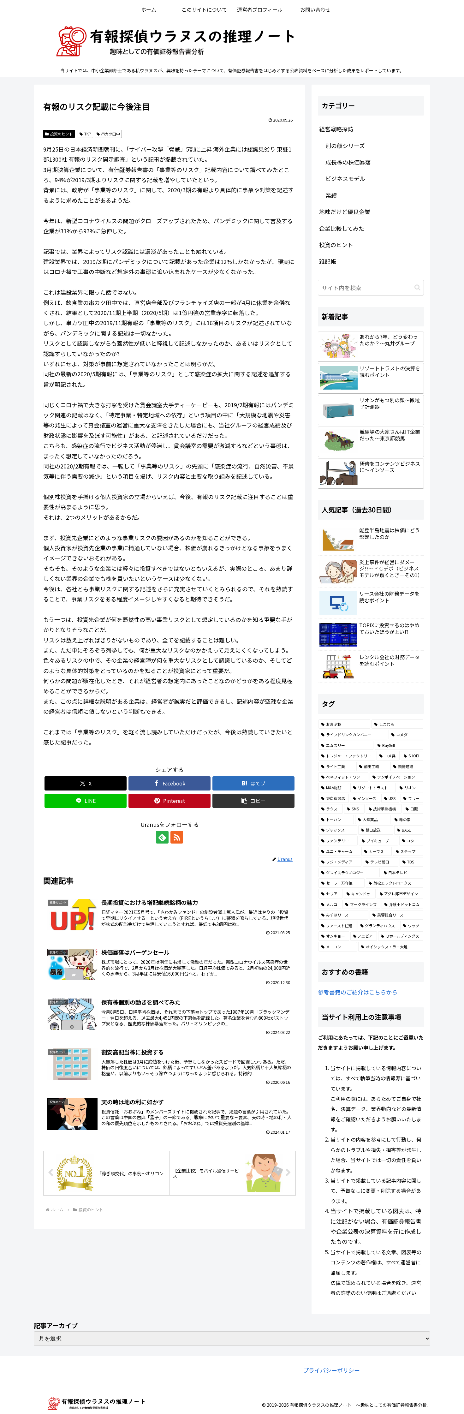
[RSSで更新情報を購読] (176, 837)
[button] (253, 801)
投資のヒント (61, 133)
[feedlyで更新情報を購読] (162, 837)
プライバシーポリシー (331, 1370)
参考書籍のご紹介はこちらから (357, 992)
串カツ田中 (110, 133)
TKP (87, 133)
